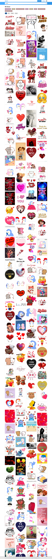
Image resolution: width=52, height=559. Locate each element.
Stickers (12, 13)
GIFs (8, 13)
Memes (16, 13)
